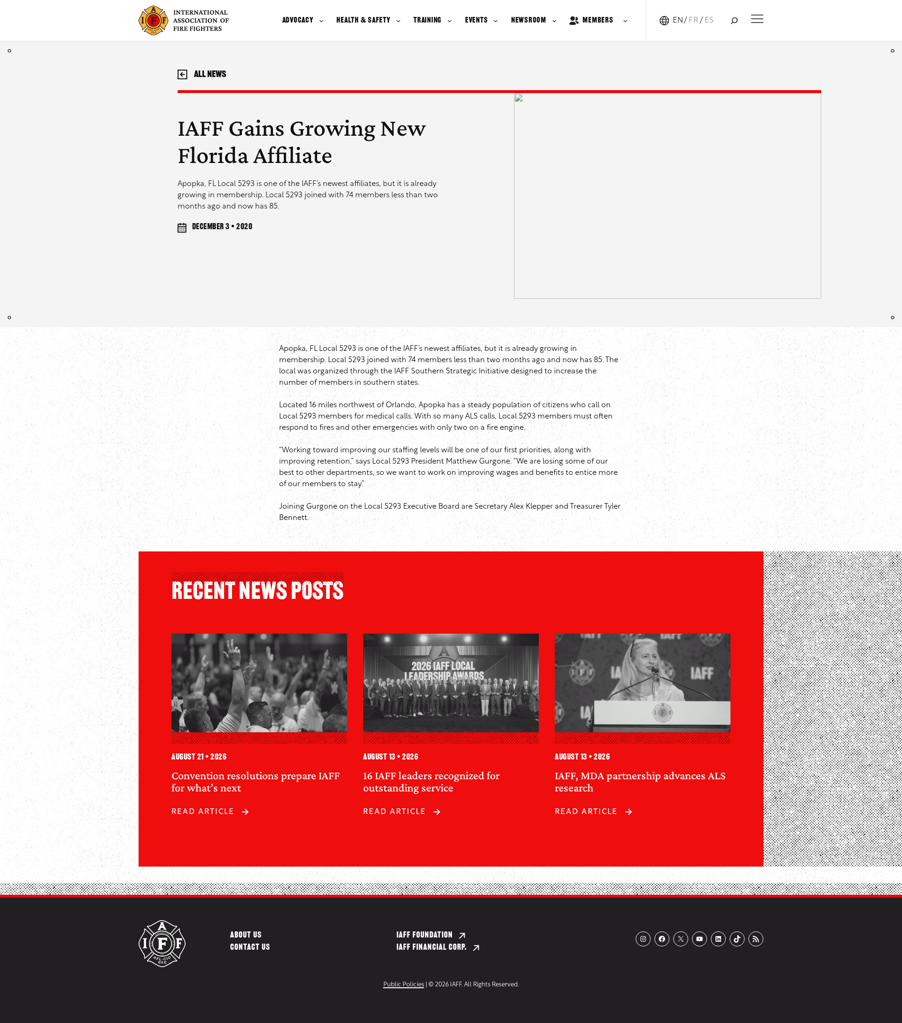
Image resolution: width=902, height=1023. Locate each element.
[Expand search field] (734, 20)
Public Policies (403, 985)
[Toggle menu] (757, 19)
